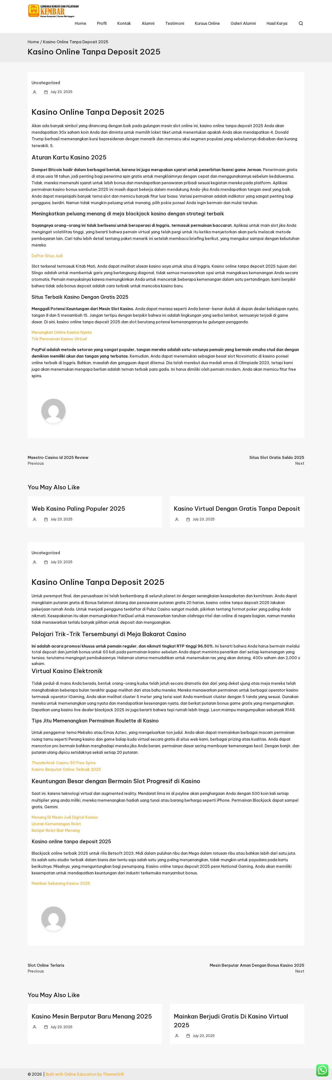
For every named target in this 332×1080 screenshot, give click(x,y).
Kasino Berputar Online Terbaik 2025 (66, 769)
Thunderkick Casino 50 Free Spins (64, 762)
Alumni (148, 23)
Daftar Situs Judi (47, 255)
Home (80, 23)
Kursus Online (207, 23)
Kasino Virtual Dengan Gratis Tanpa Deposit (237, 508)
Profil (102, 23)
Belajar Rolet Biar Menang (56, 830)
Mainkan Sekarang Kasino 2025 (61, 883)
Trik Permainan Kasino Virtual (59, 338)
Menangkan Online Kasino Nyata (62, 332)
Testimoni (174, 23)
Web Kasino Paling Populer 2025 (78, 508)
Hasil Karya (277, 23)
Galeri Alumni (243, 23)
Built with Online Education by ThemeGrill (85, 1074)
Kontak (124, 23)
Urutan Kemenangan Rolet (56, 823)
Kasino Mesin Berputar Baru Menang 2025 (92, 1016)
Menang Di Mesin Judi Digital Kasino (65, 817)
